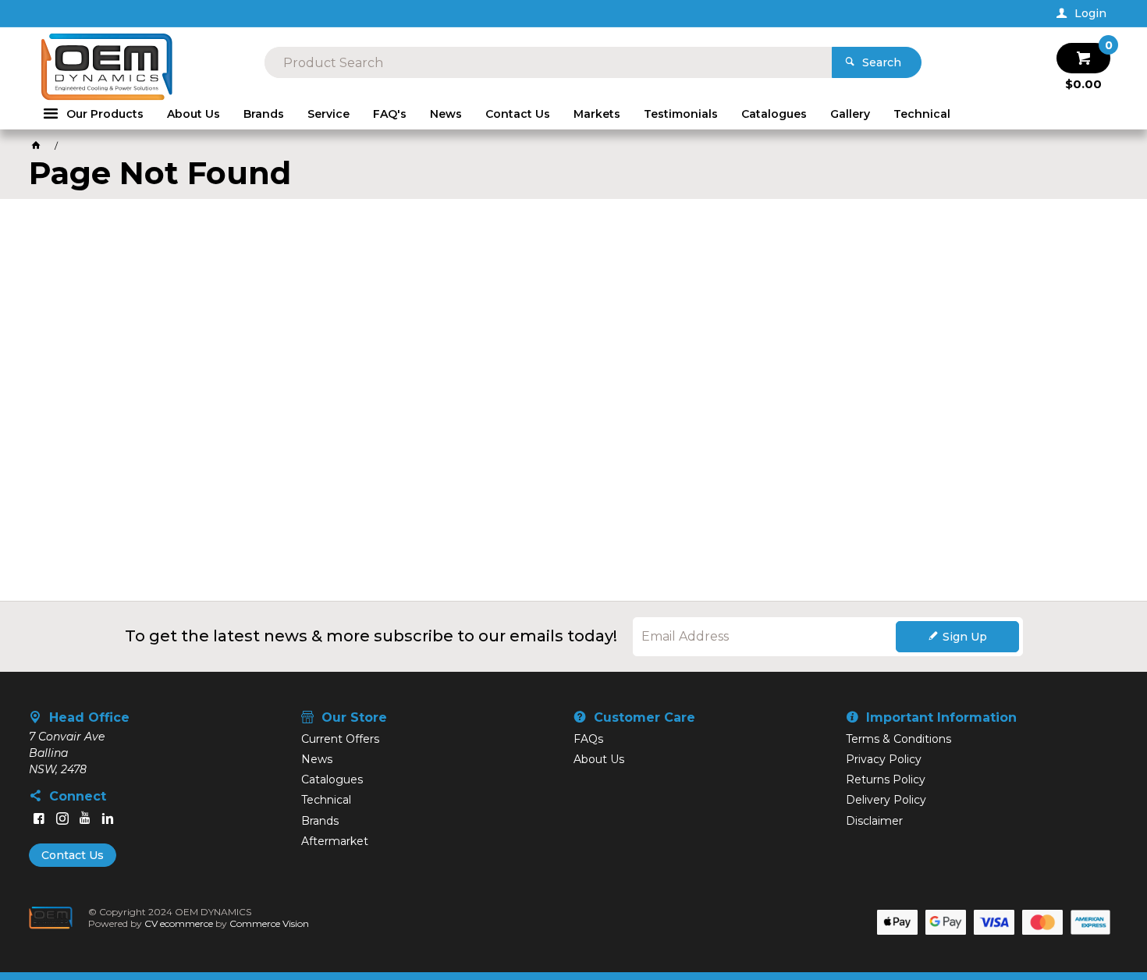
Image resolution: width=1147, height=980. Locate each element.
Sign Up (965, 637)
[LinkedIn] (108, 818)
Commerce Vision (269, 923)
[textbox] (549, 62)
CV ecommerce (178, 923)
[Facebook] (39, 818)
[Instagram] (62, 818)
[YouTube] (85, 818)
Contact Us (72, 855)
